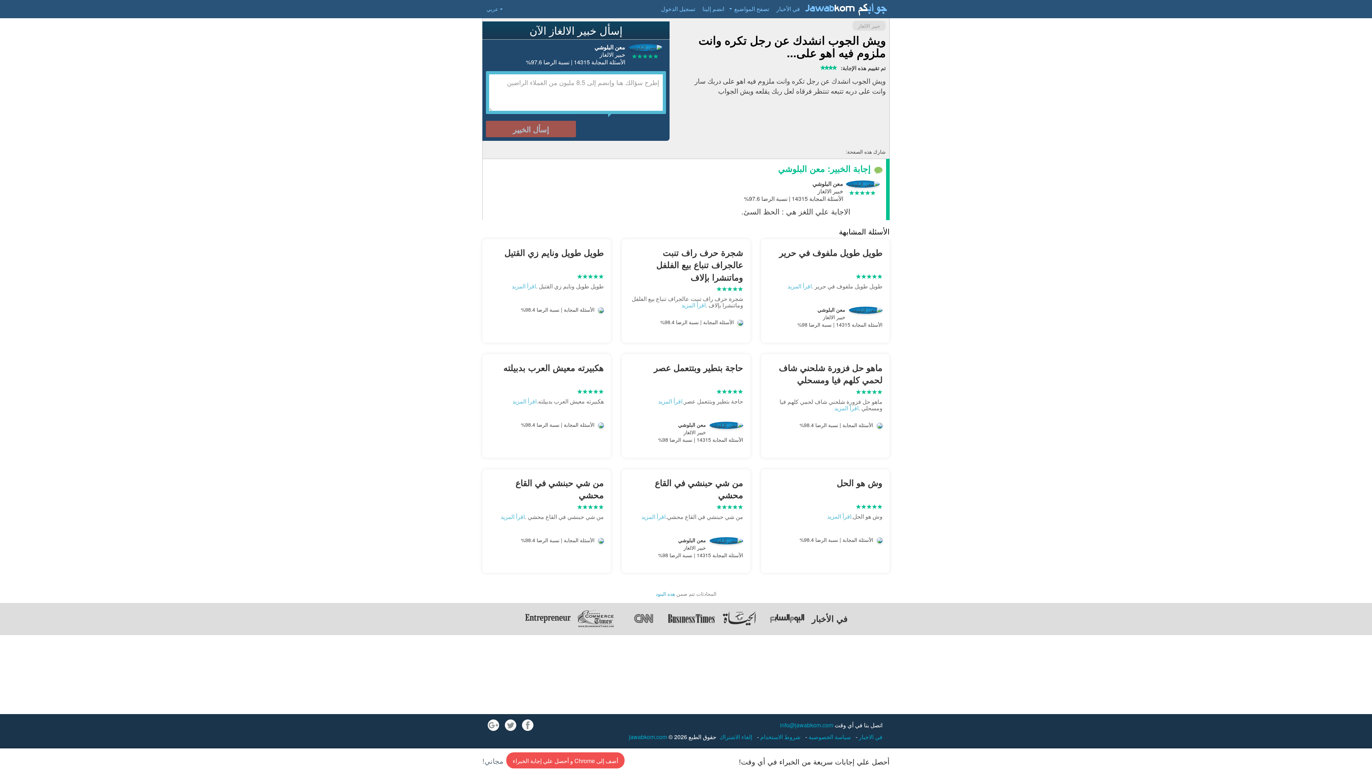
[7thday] (787, 618)
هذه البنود (665, 593)
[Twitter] (510, 725)
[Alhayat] (739, 618)
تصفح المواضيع (751, 9)
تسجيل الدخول (678, 9)
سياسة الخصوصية (829, 737)
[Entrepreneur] (548, 618)
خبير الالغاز (869, 25)
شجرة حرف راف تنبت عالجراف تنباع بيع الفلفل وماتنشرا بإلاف (699, 264)
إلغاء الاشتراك (736, 737)
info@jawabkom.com (806, 725)
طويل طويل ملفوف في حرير (831, 252)
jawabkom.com (648, 737)
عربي (492, 9)
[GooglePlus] (493, 725)
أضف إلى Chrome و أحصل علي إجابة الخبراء (565, 761)
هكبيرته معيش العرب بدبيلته (553, 367)
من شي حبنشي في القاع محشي (699, 488)
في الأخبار (788, 9)
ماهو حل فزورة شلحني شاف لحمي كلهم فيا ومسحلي (831, 373)
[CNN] (643, 618)
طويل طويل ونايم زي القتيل (554, 252)
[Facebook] (527, 725)
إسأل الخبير (531, 129)
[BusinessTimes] (691, 618)
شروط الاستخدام (779, 737)
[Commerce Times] (595, 618)
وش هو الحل (860, 482)
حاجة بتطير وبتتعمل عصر (698, 367)
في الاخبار (870, 737)
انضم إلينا (713, 9)
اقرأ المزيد (799, 286)
